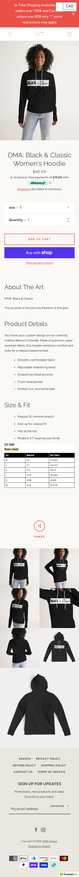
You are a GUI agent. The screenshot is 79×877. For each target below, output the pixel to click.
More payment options (39, 262)
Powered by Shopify (39, 846)
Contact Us (23, 771)
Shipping (23, 189)
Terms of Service (51, 771)
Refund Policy (24, 765)
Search (25, 758)
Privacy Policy (48, 758)
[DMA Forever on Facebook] (36, 830)
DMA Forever (50, 841)
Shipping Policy (53, 765)
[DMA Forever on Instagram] (43, 830)
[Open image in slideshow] (39, 90)
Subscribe (57, 806)
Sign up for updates (39, 783)
